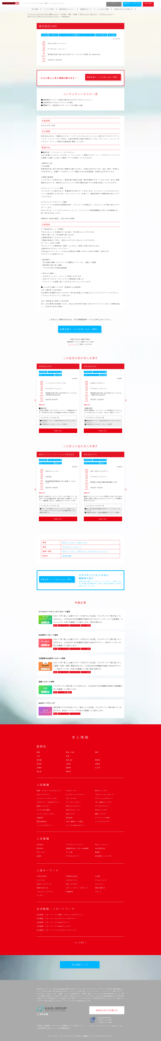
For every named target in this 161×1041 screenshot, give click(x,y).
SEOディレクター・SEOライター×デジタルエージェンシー (85, 551)
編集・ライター (101, 814)
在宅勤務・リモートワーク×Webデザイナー (53, 922)
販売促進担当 (42, 821)
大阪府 (68, 764)
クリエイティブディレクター (47, 798)
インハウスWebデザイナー (76, 825)
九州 (38, 756)
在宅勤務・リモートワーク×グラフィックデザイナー (56, 918)
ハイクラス (41, 880)
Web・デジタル (72, 884)
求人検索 (149, 3)
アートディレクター (73, 802)
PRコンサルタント (43, 794)
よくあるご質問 (103, 9)
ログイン (114, 3)
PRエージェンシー (102, 844)
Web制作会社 (100, 848)
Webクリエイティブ (44, 884)
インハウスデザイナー (45, 825)
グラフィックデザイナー (104, 798)
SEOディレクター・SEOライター (75, 542)
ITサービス (41, 852)
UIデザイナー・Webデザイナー (48, 802)
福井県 (68, 771)
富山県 (39, 771)
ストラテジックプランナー (76, 794)
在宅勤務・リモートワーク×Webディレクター (54, 926)
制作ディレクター (101, 790)
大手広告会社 (42, 876)
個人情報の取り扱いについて (47, 1028)
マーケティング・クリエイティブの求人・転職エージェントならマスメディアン (81, 1036)
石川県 (97, 768)
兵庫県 (39, 768)
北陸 (67, 756)
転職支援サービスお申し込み (132, 3)
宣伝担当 (69, 818)
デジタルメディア (72, 856)
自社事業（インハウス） (104, 856)
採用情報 (47, 1026)
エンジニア (99, 884)
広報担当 (40, 818)
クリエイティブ (101, 880)
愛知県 (97, 760)
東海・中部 (70, 752)
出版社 (39, 856)
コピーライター (71, 798)
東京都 (64, 555)
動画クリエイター (43, 806)
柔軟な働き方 (100, 888)
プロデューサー (72, 790)
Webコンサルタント (73, 806)
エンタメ (40, 895)
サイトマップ (56, 1026)
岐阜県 (39, 764)
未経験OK (69, 892)
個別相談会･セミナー (67, 9)
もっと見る (79, 942)
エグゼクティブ (71, 880)
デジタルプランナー (102, 806)
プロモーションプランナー (105, 794)
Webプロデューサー (73, 810)
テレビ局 (69, 852)
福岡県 (68, 768)
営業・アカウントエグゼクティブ (49, 790)
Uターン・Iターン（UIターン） (77, 888)
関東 (69, 555)
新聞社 (97, 852)
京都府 (97, 764)
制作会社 (40, 848)
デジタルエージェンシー (71, 547)
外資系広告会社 (72, 876)
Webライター (71, 814)
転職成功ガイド (86, 9)
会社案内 (39, 1026)
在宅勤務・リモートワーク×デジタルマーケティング (56, 930)
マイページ (72, 344)
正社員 (97, 876)
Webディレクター (101, 810)
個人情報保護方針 (64, 1028)
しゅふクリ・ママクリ (45, 892)
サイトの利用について (76, 1026)
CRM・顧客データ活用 (74, 821)
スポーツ (98, 892)
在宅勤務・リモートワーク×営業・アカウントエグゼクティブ (60, 915)
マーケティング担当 (102, 818)
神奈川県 (69, 760)
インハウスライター (102, 821)
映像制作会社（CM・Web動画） (78, 848)
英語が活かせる (42, 888)
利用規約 (65, 1026)
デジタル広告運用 (43, 810)
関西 (96, 752)
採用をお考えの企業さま (123, 9)
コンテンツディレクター (46, 814)
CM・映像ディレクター (103, 802)
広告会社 (40, 844)
